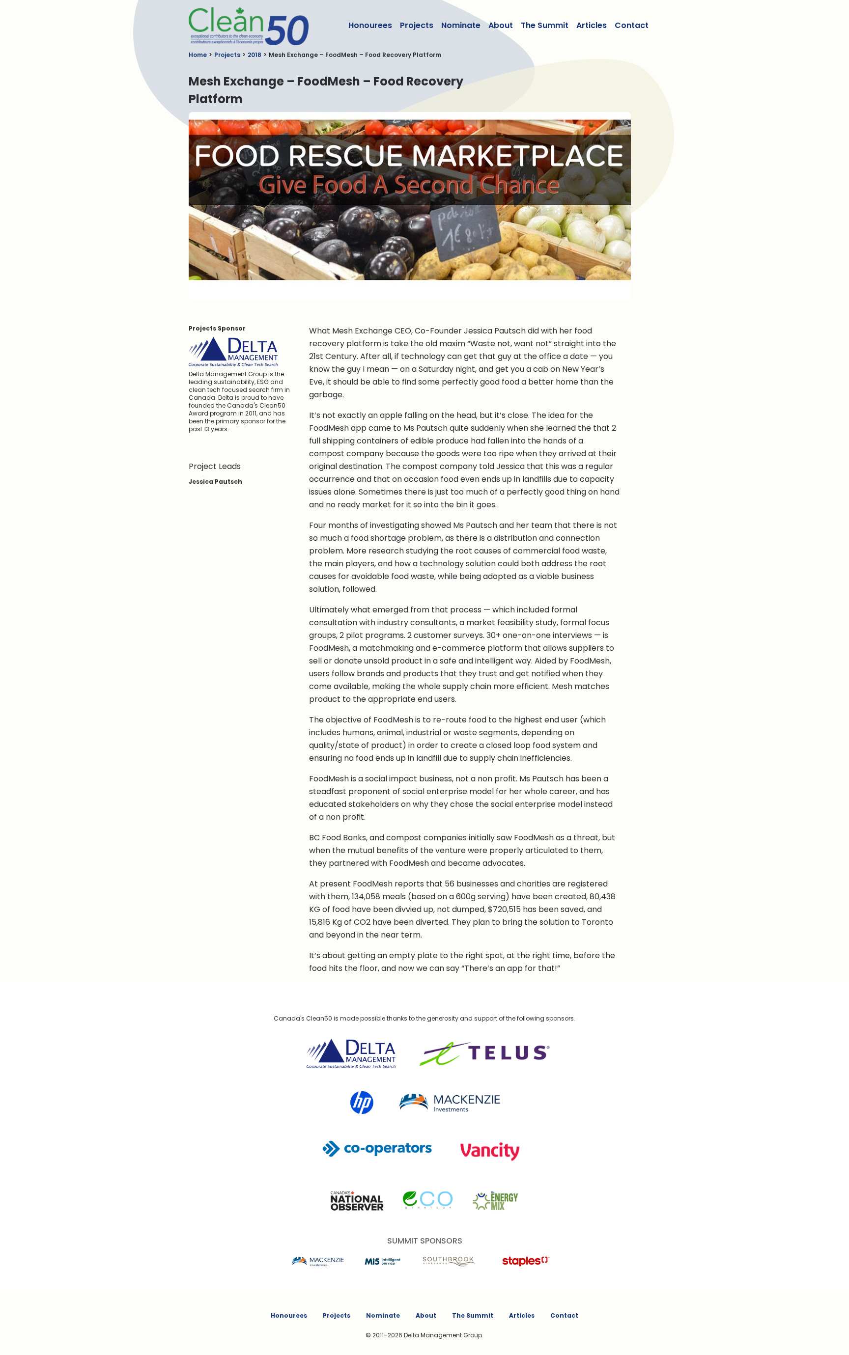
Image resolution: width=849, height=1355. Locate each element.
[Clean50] (242, 25)
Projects (416, 25)
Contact (632, 25)
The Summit (544, 25)
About (500, 25)
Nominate (461, 25)
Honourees (370, 25)
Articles (591, 25)
